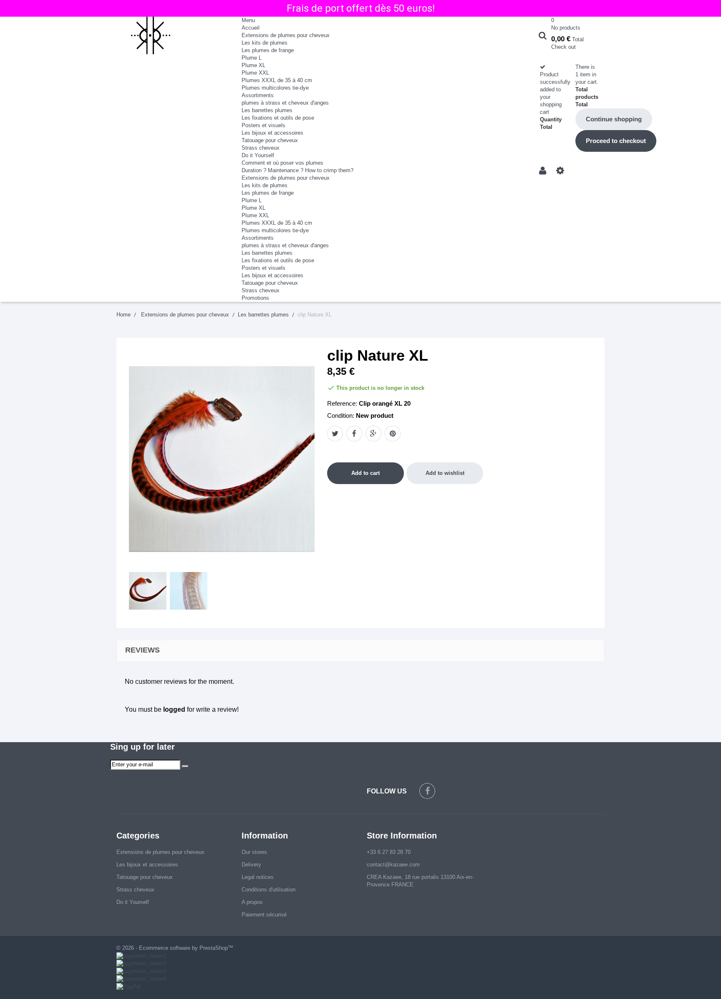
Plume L (252, 58)
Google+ (373, 434)
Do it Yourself (258, 155)
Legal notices (258, 877)
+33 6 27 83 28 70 (389, 852)
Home (123, 314)
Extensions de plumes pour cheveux (286, 35)
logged (174, 709)
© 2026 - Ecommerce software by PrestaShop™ (174, 948)
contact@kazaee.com (393, 864)
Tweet (335, 434)
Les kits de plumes (264, 43)
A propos (252, 902)
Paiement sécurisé (264, 914)
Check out (563, 47)
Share (354, 434)
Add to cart (365, 473)
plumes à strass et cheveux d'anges (285, 103)
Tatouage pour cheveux (270, 140)
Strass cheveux (261, 148)
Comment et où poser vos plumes (282, 163)
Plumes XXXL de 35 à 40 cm (277, 80)
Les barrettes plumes (267, 110)
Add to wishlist (445, 473)
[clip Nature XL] (147, 591)
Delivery (251, 864)
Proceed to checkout (616, 140)
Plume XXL (255, 73)
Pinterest (393, 434)
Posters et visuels (263, 125)
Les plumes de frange (268, 50)
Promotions (255, 298)
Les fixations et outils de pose (278, 118)
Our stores (254, 852)
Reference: (342, 403)
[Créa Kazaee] (172, 35)
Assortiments (258, 95)
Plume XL (253, 65)
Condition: (340, 415)
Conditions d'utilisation (268, 889)
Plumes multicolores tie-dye (275, 88)
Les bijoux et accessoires (272, 133)
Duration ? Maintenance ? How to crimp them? (297, 170)
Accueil (251, 28)
